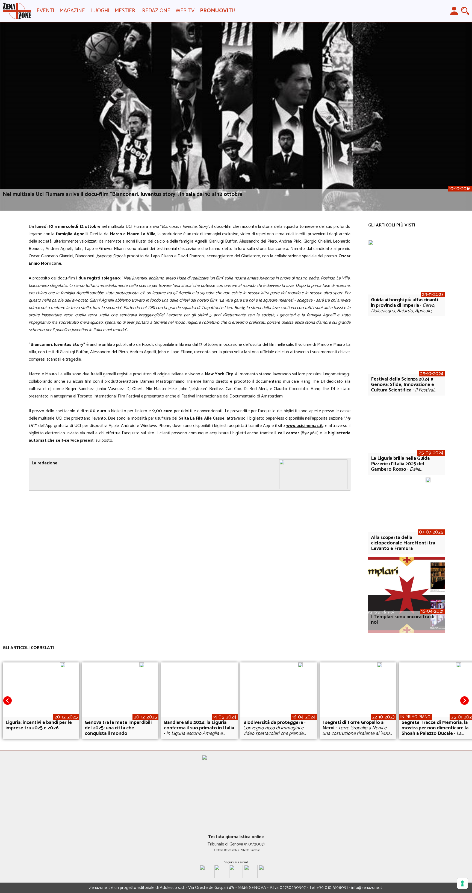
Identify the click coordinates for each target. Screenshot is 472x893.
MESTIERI (126, 10)
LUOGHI (99, 10)
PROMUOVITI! (217, 10)
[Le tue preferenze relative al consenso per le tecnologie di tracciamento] (462, 883)
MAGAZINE (72, 10)
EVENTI (45, 10)
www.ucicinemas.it (304, 425)
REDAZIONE (156, 10)
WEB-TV (185, 10)
